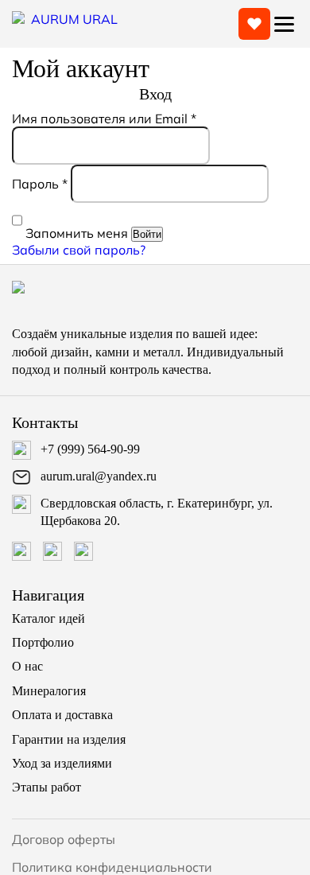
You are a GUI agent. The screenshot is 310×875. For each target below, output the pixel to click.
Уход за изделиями (62, 763)
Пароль (40, 184)
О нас (27, 666)
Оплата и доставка (62, 714)
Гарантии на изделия (69, 739)
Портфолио (43, 642)
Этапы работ (46, 787)
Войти (147, 234)
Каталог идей (48, 618)
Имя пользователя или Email (104, 118)
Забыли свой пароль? (78, 250)
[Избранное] (254, 24)
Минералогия (49, 691)
